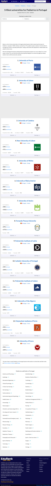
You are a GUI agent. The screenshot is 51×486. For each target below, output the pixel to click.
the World (9, 69)
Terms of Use (39, 485)
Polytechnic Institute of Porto (25, 321)
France (40, 460)
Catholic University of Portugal (25, 261)
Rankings (36, 75)
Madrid (28, 460)
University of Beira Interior (25, 181)
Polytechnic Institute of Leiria (25, 241)
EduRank (32, 12)
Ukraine (41, 471)
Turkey (40, 469)
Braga (18, 363)
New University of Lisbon (25, 141)
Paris (27, 462)
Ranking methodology (7, 482)
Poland (40, 467)
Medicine (17, 5)
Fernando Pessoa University (25, 221)
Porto (5, 363)
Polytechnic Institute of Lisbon (25, 281)
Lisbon (8, 363)
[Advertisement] (12, 33)
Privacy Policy (46, 485)
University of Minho (25, 161)
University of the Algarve (25, 301)
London (28, 465)
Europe (28, 5)
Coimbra (13, 363)
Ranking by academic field (25, 16)
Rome (27, 471)
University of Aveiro (25, 201)
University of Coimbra (25, 121)
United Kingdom (43, 462)
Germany (41, 465)
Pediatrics (23, 5)
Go (47, 18)
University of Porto (25, 60)
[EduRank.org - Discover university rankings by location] (4, 1)
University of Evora (25, 341)
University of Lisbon (25, 80)
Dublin (28, 467)
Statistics (12, 75)
